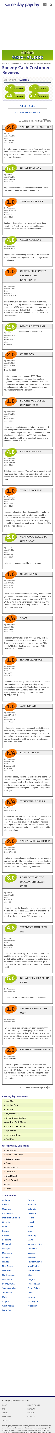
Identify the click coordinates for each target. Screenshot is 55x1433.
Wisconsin (32, 1306)
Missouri (31, 1253)
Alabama (6, 1200)
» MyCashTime (11, 1131)
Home (4, 63)
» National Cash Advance (15, 1126)
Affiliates (6, 1416)
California (6, 1209)
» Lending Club (11, 1105)
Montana (6, 1257)
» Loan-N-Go (10, 1150)
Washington (33, 1301)
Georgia (6, 1222)
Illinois (30, 1226)
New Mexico (33, 1266)
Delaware (32, 1213)
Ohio (30, 1275)
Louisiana (6, 1240)
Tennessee (7, 1292)
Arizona (5, 1204)
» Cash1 (7, 1184)
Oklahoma (7, 1279)
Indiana (5, 1231)
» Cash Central (11, 1180)
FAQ (3, 1409)
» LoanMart (9, 1101)
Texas (30, 1292)
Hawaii (31, 1222)
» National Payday (12, 1159)
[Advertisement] (27, 29)
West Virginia (8, 1306)
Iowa (30, 1231)
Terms (5, 1413)
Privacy (30, 1413)
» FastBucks (9, 1171)
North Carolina (34, 1270)
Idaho (4, 1226)
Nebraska (32, 1257)
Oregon (31, 1279)
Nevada (5, 1262)
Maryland (6, 1244)
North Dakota (8, 1275)
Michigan (6, 1248)
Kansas (5, 1235)
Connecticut (7, 1213)
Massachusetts (35, 1244)
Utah (4, 1297)
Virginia (5, 1301)
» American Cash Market (15, 1122)
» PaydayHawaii (11, 1114)
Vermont (31, 1297)
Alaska (31, 1200)
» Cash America (11, 1167)
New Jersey (7, 1266)
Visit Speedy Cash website (27, 112)
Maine (30, 1240)
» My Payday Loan (12, 1135)
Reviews (31, 1409)
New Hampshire (35, 1262)
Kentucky (32, 1235)
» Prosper (8, 1163)
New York (6, 1270)
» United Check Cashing (15, 1118)
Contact (31, 1416)
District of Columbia (11, 1218)
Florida (31, 1218)
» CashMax (9, 1139)
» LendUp (8, 1109)
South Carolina (9, 1288)
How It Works (33, 1405)
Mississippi (7, 1253)
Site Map (6, 1420)
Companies (14, 63)
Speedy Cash (27, 63)
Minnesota (32, 1248)
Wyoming (6, 1310)
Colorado (32, 1209)
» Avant (7, 1188)
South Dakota (34, 1288)
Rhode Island (34, 1284)
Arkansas (32, 1204)
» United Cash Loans (13, 1154)
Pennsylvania (8, 1284)
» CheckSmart (10, 1176)
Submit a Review (27, 106)
